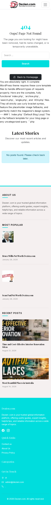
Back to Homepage (27, 77)
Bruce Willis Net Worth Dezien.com (18, 256)
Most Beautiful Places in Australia (18, 383)
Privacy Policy (8, 452)
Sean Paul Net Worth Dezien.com (17, 295)
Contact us (7, 444)
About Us (6, 448)
